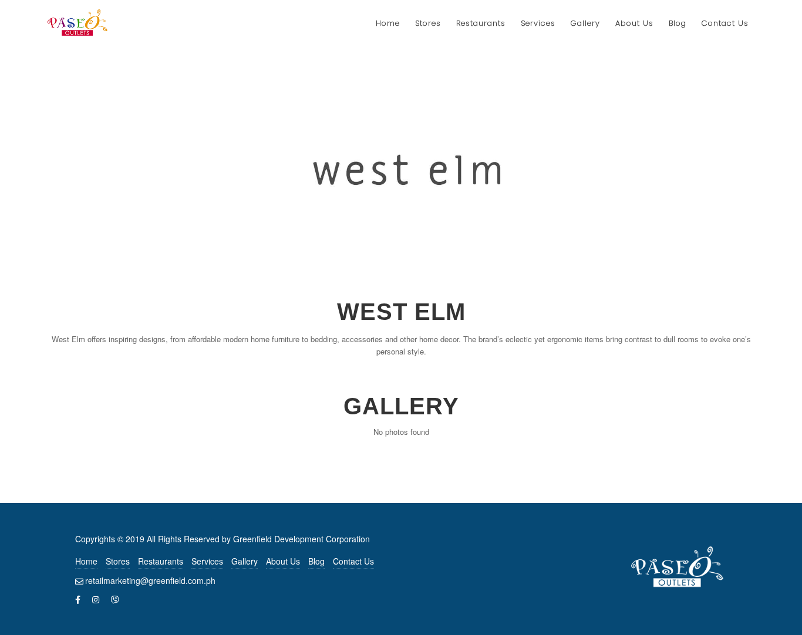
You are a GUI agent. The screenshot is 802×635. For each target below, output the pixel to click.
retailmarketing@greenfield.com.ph (150, 580)
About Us (283, 561)
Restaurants (160, 561)
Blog (316, 561)
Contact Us (353, 561)
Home (86, 561)
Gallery (244, 561)
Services (207, 561)
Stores (118, 561)
